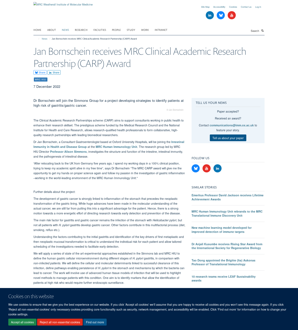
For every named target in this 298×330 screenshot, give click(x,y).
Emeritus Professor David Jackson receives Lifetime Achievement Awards (228, 197)
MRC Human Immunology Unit (116, 147)
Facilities (99, 29)
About (51, 29)
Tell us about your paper (228, 138)
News (65, 29)
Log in (258, 6)
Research (81, 29)
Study (131, 29)
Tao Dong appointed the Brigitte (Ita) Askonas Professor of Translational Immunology (223, 262)
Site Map (205, 6)
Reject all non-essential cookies (60, 322)
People (116, 29)
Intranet (161, 29)
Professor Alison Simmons (68, 151)
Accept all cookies (22, 322)
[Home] (37, 39)
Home (37, 29)
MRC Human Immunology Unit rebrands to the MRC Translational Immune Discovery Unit (227, 213)
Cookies (233, 6)
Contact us (246, 6)
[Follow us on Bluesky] (221, 15)
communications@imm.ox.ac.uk (232, 125)
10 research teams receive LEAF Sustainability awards (224, 278)
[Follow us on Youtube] (232, 15)
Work (145, 29)
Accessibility (219, 6)
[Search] (262, 30)
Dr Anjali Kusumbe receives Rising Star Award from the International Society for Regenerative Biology (227, 246)
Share (41, 72)
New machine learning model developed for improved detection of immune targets (222, 230)
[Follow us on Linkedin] (210, 15)
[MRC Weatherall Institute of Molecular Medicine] (63, 3)
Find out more (95, 322)
